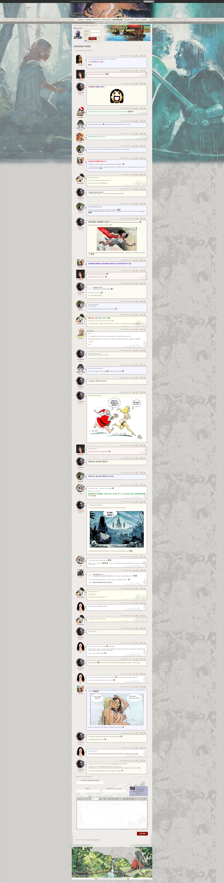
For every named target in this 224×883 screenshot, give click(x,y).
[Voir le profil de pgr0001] (80, 152)
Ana (80, 612)
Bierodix (80, 165)
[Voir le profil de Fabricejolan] (80, 181)
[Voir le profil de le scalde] (80, 115)
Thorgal (135, 791)
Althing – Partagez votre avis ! (110, 22)
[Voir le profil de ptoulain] (80, 336)
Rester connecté (89, 41)
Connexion (122, 1)
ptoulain (80, 338)
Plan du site (101, 878)
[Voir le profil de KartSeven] (80, 78)
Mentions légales (108, 878)
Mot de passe (86, 34)
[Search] (152, 2)
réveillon (138, 339)
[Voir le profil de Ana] (80, 610)
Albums (88, 19)
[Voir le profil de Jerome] (80, 127)
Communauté (117, 19)
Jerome (80, 130)
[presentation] (79, 799)
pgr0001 (80, 154)
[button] (79, 799)
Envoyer (142, 833)
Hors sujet (86, 25)
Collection (106, 19)
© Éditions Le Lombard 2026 (119, 878)
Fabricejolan (80, 183)
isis (80, 493)
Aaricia (141, 791)
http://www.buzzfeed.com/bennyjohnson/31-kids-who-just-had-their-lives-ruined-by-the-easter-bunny (113, 753)
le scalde (80, 117)
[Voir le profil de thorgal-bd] (80, 90)
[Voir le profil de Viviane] (80, 140)
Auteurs (96, 19)
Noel (131, 339)
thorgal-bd (80, 92)
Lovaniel (80, 65)
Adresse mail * (114, 788)
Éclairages (129, 19)
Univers (80, 19)
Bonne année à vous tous (95, 339)
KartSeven (80, 80)
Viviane (80, 142)
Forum (98, 22)
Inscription (130, 1)
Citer (141, 55)
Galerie (144, 19)
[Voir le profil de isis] (80, 491)
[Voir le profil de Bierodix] (80, 163)
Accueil (76, 25)
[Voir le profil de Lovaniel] (80, 63)
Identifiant (87, 31)
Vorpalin (80, 577)
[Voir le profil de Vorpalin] (80, 575)
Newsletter (138, 1)
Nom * (88, 788)
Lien (137, 55)
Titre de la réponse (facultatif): (90, 780)
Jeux (137, 19)
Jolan (138, 793)
